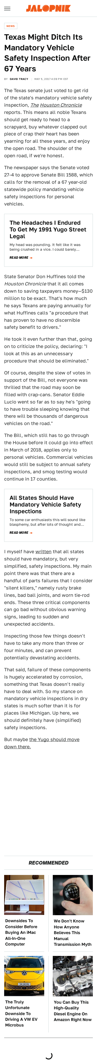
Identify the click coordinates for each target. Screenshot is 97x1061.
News (10, 26)
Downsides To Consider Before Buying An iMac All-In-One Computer (21, 932)
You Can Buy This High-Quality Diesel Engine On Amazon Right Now (73, 1011)
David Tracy (19, 78)
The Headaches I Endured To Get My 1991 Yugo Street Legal (48, 229)
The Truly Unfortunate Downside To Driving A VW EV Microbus (21, 1014)
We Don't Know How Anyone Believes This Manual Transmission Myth (73, 933)
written (43, 551)
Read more (19, 257)
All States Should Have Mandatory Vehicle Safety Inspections (45, 504)
